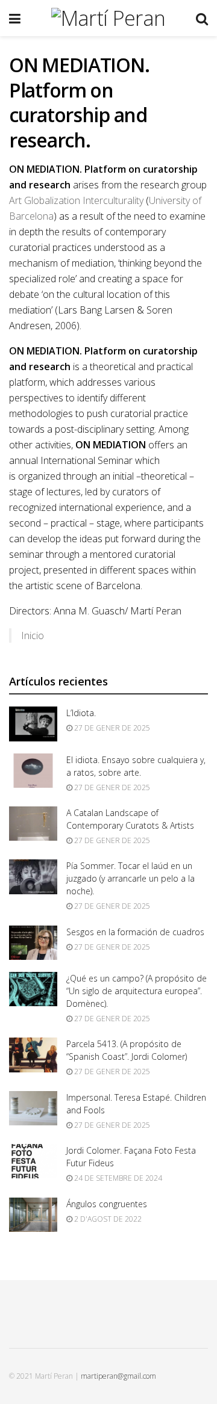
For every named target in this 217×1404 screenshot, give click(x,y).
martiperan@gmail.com (118, 1376)
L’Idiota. (81, 713)
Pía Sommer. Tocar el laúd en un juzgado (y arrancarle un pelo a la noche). (130, 878)
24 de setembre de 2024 (117, 1178)
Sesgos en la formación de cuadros (135, 932)
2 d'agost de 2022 (107, 1219)
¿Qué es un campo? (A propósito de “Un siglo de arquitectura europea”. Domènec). (136, 991)
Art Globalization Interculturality (76, 200)
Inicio (32, 635)
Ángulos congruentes (106, 1204)
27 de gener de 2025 (111, 728)
